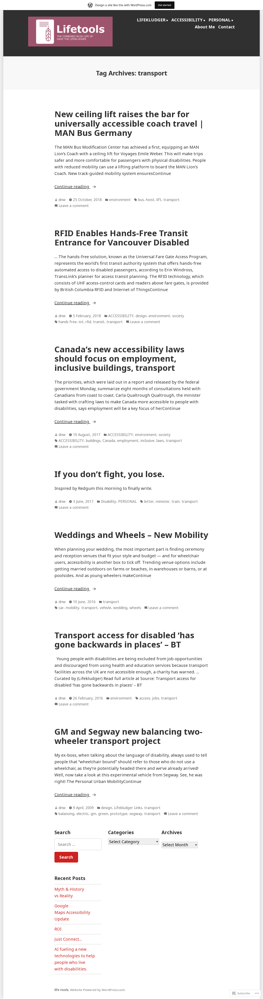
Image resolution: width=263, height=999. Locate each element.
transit (98, 321)
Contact (226, 27)
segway (135, 813)
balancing (66, 813)
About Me (205, 27)
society (178, 315)
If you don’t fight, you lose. (109, 474)
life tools (61, 990)
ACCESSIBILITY (187, 20)
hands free (68, 321)
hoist (150, 199)
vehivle (105, 607)
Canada (109, 440)
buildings (93, 440)
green (103, 813)
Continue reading (72, 187)
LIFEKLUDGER (151, 20)
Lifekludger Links (128, 807)
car (61, 607)
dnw (62, 199)
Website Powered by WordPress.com (97, 990)
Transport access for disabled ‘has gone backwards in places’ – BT (124, 639)
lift (158, 199)
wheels (135, 607)
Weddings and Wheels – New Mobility (131, 534)
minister (163, 501)
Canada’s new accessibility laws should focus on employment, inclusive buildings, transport (119, 358)
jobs (155, 698)
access (144, 698)
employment (127, 440)
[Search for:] (78, 844)
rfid (88, 321)
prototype (118, 813)
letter (149, 501)
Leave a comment (74, 206)
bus (141, 199)
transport (171, 199)
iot (81, 321)
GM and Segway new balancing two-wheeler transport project (128, 736)
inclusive (147, 440)
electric (82, 813)
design (141, 315)
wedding (120, 607)
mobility (72, 607)
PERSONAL (220, 20)
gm (93, 813)
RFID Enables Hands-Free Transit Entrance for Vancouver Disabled (121, 237)
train (176, 501)
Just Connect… (68, 939)
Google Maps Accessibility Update (72, 912)
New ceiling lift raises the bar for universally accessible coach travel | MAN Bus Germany (129, 123)
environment (120, 199)
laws (160, 440)
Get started (164, 5)
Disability (108, 501)
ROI (57, 929)
